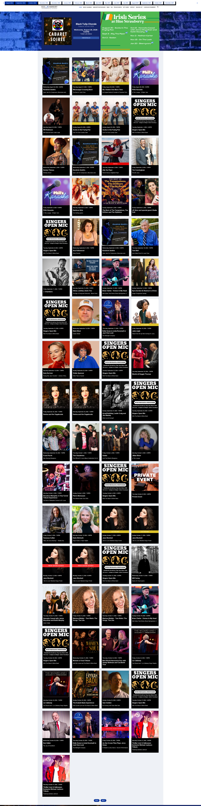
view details (86, 37)
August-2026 (9, 3)
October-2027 (158, 3)
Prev (96, 800)
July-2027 (125, 3)
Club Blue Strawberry (150, 7)
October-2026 (32, 3)
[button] (3, 3)
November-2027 (169, 3)
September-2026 (20, 3)
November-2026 (44, 3)
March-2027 (89, 3)
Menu (108, 7)
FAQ (112, 7)
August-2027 (135, 3)
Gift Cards (126, 7)
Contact (132, 7)
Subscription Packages (99, 7)
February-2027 (78, 3)
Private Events (118, 7)
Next (103, 800)
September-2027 (146, 3)
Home (80, 7)
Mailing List (139, 7)
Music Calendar (87, 7)
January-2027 (67, 3)
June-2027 (116, 3)
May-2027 (107, 3)
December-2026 (56, 3)
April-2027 (98, 3)
